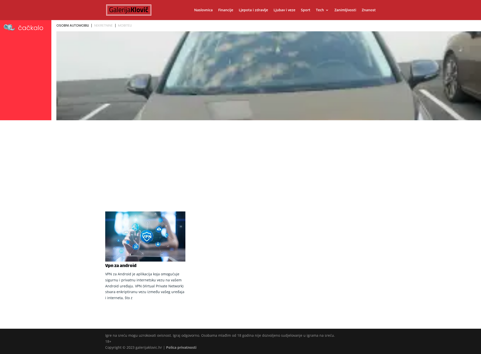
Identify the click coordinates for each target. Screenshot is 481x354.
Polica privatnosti (181, 347)
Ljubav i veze (284, 10)
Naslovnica (203, 10)
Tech (320, 10)
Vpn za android (121, 266)
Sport (305, 10)
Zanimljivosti (345, 10)
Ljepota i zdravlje (253, 10)
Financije (225, 10)
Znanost (369, 10)
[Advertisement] (240, 160)
